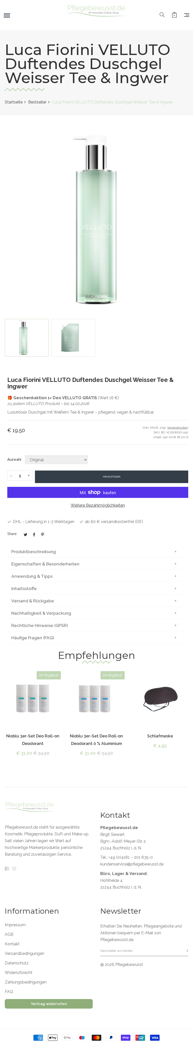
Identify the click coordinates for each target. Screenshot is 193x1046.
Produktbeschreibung (33, 551)
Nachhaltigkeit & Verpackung (41, 613)
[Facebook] (7, 869)
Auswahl (14, 459)
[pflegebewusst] (96, 15)
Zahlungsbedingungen (25, 982)
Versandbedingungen (24, 953)
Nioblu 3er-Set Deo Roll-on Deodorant (32, 740)
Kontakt (12, 944)
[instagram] (14, 869)
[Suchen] (162, 15)
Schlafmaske (160, 736)
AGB (9, 934)
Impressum (15, 925)
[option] (27, 338)
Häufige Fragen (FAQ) (32, 637)
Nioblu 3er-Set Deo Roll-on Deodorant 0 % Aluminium (96, 740)
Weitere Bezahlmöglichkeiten (98, 505)
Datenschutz (17, 963)
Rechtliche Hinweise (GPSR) (39, 625)
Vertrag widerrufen (49, 1004)
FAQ (9, 992)
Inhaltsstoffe (24, 588)
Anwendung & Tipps (32, 576)
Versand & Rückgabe (32, 600)
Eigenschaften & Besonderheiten (45, 563)
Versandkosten (177, 427)
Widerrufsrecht (18, 972)
